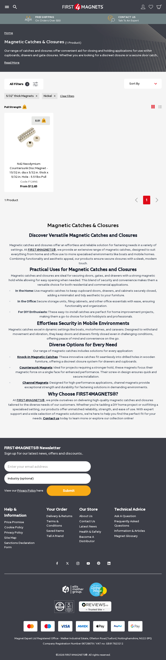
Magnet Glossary (126, 536)
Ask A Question (125, 516)
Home (8, 33)
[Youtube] (88, 563)
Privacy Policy (13, 532)
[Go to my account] (143, 7)
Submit (69, 490)
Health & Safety (90, 532)
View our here (23, 491)
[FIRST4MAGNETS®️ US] (83, 6)
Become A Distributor (87, 539)
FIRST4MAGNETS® (42, 250)
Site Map (10, 538)
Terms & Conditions (54, 523)
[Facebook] (57, 563)
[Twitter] (67, 563)
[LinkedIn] (108, 563)
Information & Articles (129, 531)
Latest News (88, 526)
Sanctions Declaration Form (19, 545)
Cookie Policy (13, 527)
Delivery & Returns (59, 516)
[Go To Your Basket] (159, 7)
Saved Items (55, 531)
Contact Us (87, 521)
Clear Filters (67, 96)
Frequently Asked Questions (126, 523)
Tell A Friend (55, 536)
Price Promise (14, 522)
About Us (86, 516)
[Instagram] (77, 563)
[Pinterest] (98, 563)
